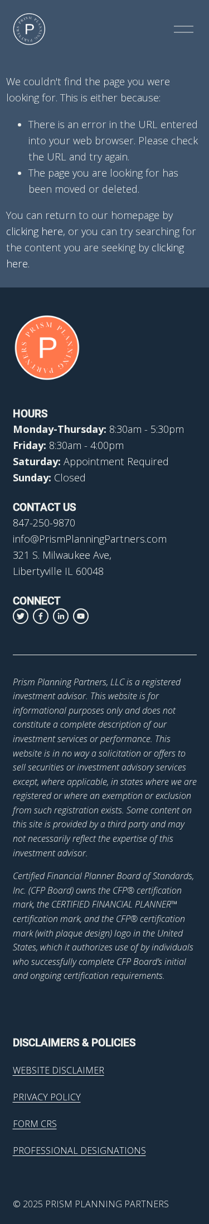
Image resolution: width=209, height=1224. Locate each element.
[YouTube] (81, 616)
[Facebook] (40, 616)
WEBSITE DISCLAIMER (58, 1070)
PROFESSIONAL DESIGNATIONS (79, 1150)
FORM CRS (35, 1124)
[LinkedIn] (61, 616)
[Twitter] (20, 616)
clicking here (34, 231)
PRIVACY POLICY (47, 1097)
